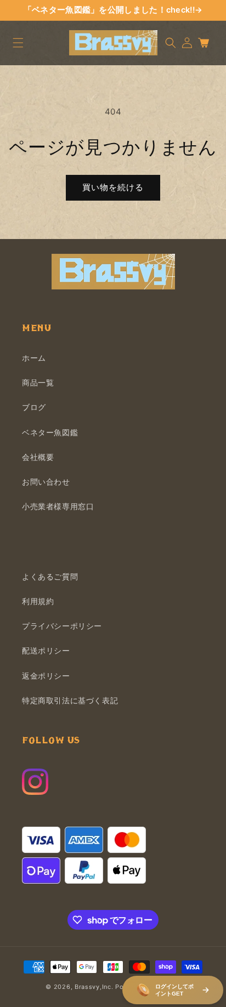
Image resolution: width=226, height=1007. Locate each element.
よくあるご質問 (50, 576)
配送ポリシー (46, 650)
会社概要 (38, 457)
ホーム (34, 357)
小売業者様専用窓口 (58, 506)
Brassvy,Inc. (94, 987)
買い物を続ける (113, 187)
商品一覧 (38, 382)
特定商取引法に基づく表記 (70, 700)
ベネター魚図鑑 (50, 432)
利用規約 (38, 601)
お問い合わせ (46, 481)
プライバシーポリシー (62, 625)
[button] (18, 42)
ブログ (34, 407)
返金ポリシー (46, 675)
